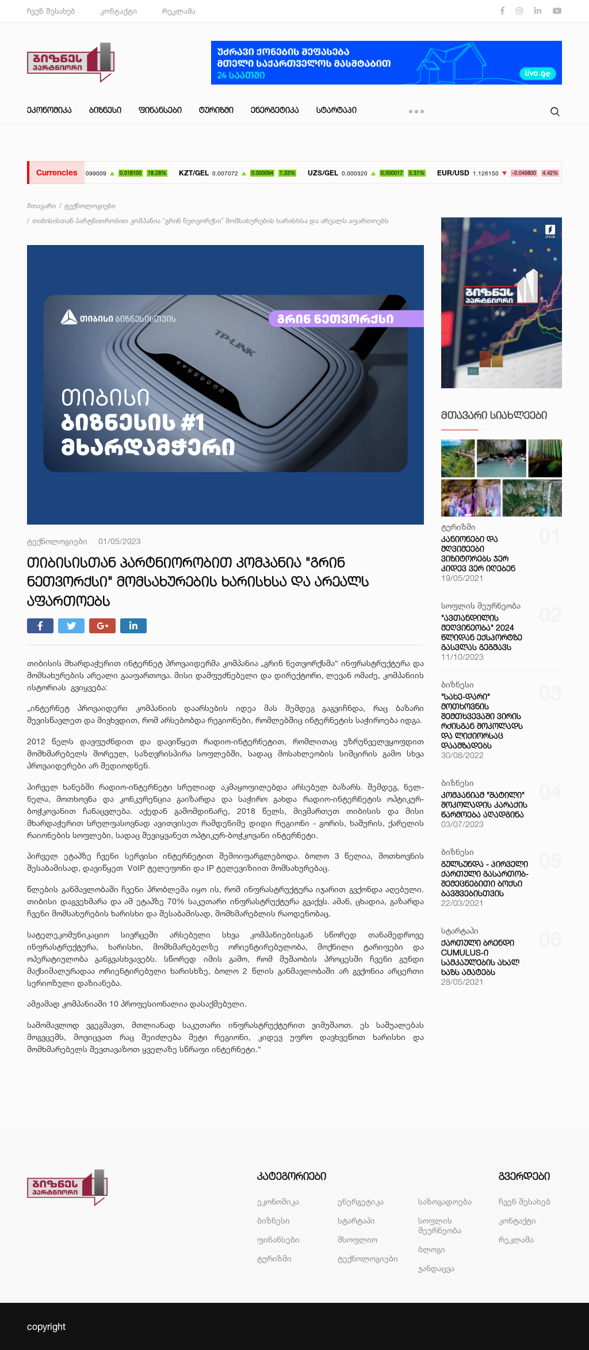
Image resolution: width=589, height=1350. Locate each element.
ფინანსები (160, 109)
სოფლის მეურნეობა (439, 1225)
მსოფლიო (357, 1239)
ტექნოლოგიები (368, 1258)
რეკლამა (179, 11)
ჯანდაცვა (436, 1268)
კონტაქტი (118, 11)
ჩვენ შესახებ (51, 11)
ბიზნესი (105, 109)
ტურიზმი (216, 109)
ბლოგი (431, 1249)
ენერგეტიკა (275, 109)
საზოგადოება (445, 1201)
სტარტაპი (336, 109)
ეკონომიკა (49, 109)
